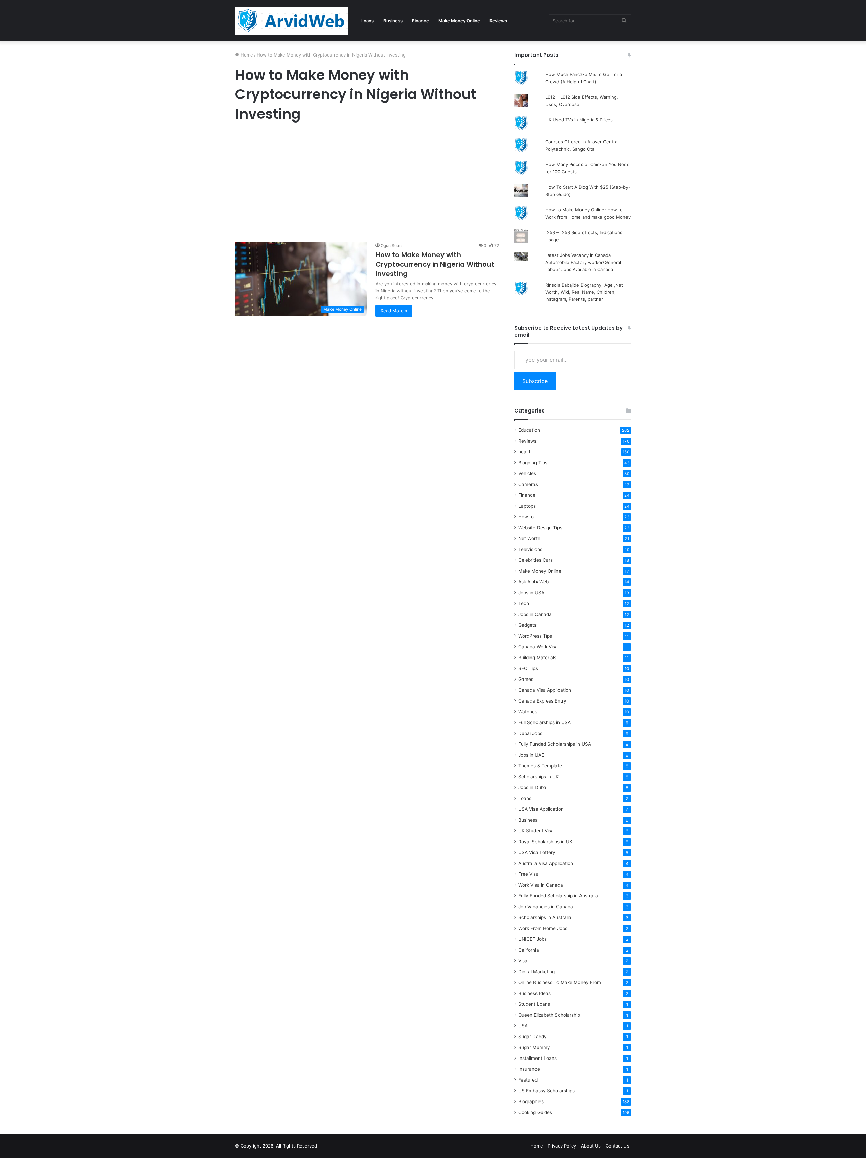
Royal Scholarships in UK (545, 841)
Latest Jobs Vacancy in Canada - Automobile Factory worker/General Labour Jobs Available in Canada (583, 262)
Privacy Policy (562, 1146)
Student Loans (534, 1004)
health (525, 451)
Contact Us (617, 1146)
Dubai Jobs (530, 733)
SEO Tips (528, 668)
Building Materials (537, 657)
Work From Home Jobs (542, 928)
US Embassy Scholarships (546, 1090)
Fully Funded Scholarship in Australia (558, 895)
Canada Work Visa (538, 646)
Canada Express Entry (542, 701)
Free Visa (528, 874)
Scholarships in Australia (544, 917)
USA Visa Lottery (536, 852)
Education (529, 430)
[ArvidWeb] (291, 21)
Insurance (529, 1069)
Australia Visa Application (545, 863)
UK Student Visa (536, 830)
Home (246, 55)
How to (526, 516)
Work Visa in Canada (540, 885)
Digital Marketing (536, 971)
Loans (367, 20)
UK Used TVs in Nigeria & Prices (579, 120)
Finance (420, 20)
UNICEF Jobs (532, 939)
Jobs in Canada (535, 614)
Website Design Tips (540, 527)
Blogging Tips (532, 462)
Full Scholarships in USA (544, 722)
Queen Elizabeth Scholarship (549, 1015)
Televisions (530, 549)
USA (523, 1025)
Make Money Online (459, 20)
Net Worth (529, 538)
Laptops (527, 506)
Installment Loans (537, 1058)
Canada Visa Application (544, 690)
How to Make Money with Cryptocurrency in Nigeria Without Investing (434, 264)
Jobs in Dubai (532, 787)
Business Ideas (534, 993)
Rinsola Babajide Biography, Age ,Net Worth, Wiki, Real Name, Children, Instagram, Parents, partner (584, 292)
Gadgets (527, 625)
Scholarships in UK (538, 776)
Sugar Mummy (534, 1047)
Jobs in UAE (531, 755)
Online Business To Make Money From (559, 982)
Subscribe (535, 381)
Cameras (528, 484)
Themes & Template (540, 766)
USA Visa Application (541, 809)
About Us (591, 1146)
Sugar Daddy (532, 1036)
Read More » (394, 310)
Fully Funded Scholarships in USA (554, 744)
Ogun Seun (391, 245)
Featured (528, 1080)
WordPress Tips (535, 636)
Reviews (498, 20)
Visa (522, 960)
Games (525, 679)
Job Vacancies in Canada (545, 906)
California (528, 950)
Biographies (531, 1101)
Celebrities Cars (535, 560)
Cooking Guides (535, 1112)
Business (393, 20)
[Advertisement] (367, 183)
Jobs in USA (531, 592)
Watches (527, 711)
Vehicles (527, 473)
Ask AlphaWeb (533, 581)
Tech (523, 603)
